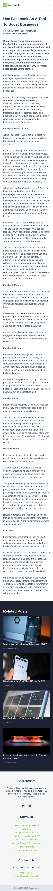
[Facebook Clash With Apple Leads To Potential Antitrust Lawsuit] (26, 741)
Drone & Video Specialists (26, 850)
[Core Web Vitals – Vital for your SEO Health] (26, 704)
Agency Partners (26, 847)
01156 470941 (26, 873)
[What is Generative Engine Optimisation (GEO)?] (26, 629)
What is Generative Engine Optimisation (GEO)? (25, 644)
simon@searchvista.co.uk (26, 876)
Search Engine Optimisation (26, 825)
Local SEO (26, 829)
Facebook (7, 33)
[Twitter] (23, 805)
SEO (13, 33)
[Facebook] (29, 805)
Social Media (21, 33)
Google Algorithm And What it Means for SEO (24, 681)
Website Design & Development (26, 843)
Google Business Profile (26, 832)
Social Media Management (26, 840)
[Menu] (49, 5)
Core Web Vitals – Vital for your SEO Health (23, 718)
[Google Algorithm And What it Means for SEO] (26, 666)
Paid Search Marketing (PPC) (26, 836)
